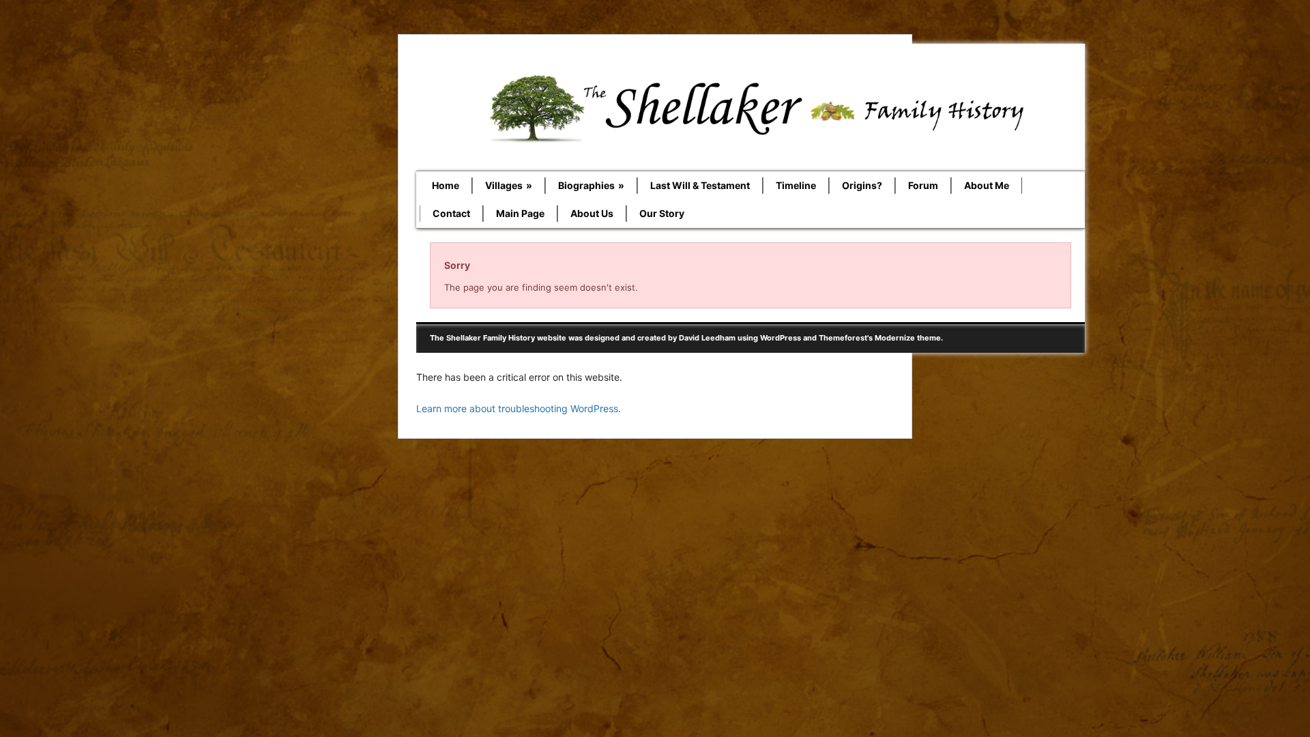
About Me (986, 185)
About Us (591, 213)
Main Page (520, 213)
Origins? (862, 185)
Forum (923, 185)
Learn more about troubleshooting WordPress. (518, 408)
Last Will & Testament (700, 185)
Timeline (796, 185)
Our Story (661, 213)
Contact (451, 213)
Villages (508, 185)
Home (445, 185)
